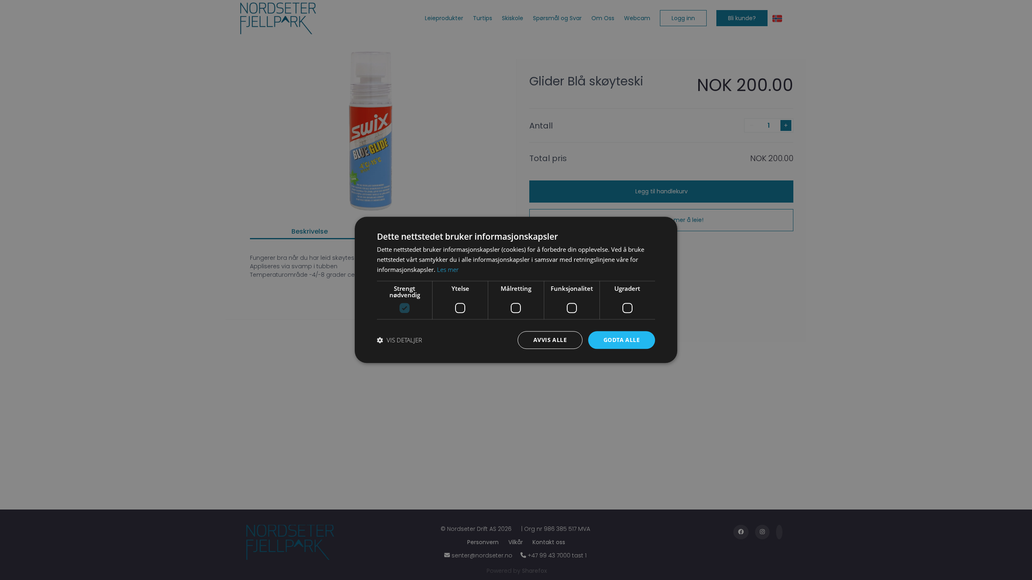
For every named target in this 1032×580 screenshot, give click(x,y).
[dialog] (516, 290)
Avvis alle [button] (550, 340)
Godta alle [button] (621, 340)
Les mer (448, 269)
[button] (399, 340)
